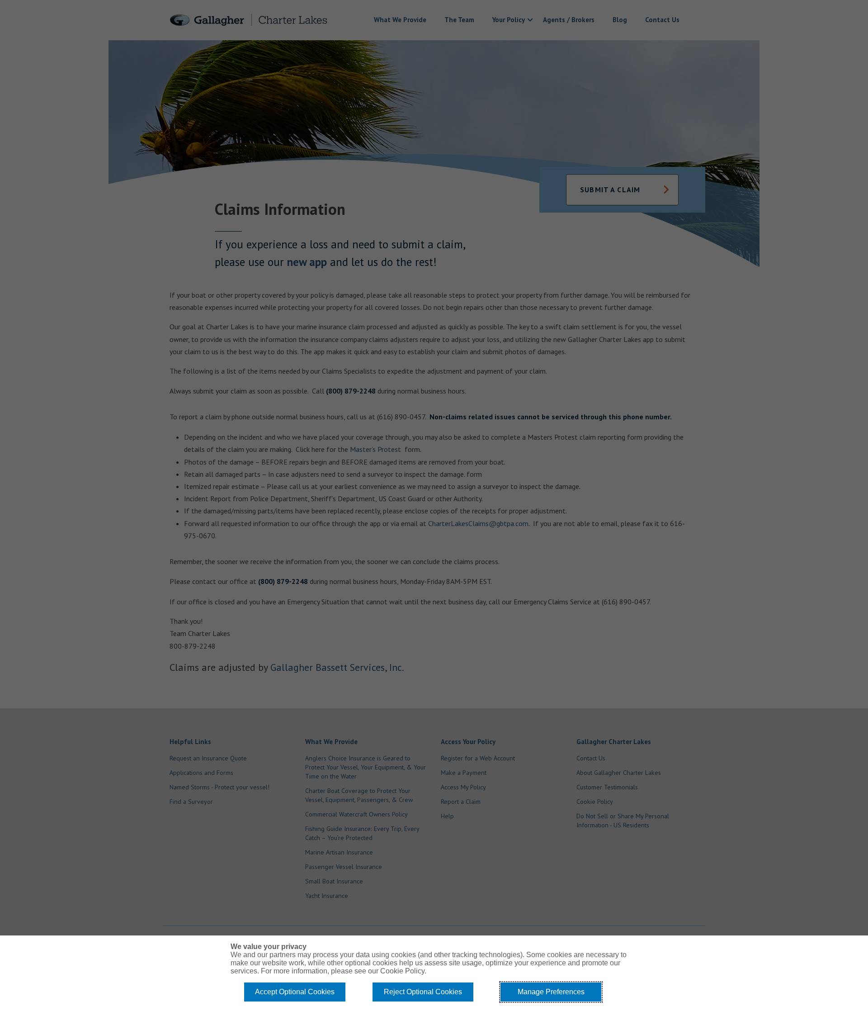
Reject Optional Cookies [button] (423, 992)
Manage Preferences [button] (551, 992)
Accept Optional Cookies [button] (295, 992)
